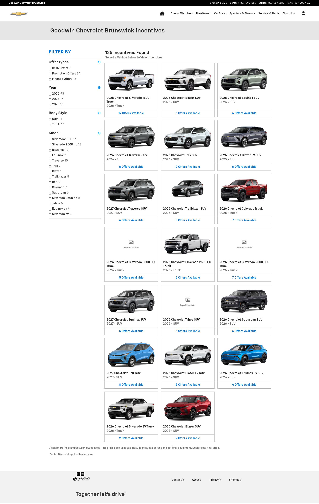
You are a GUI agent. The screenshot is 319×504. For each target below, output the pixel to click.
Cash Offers (62, 68)
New (190, 13)
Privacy (214, 480)
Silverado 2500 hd (66, 144)
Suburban (60, 192)
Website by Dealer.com (81, 479)
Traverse (60, 160)
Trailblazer (60, 176)
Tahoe (57, 203)
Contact (177, 480)
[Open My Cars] (302, 13)
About (195, 480)
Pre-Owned (203, 13)
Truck (58, 124)
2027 (57, 99)
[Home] (18, 13)
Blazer (57, 171)
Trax (56, 166)
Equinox (59, 155)
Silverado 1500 (64, 139)
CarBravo (220, 13)
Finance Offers (64, 79)
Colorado (59, 187)
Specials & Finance (242, 13)
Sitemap (234, 480)
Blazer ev (60, 150)
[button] (131, 90)
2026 (58, 93)
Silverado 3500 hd (66, 198)
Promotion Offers (66, 73)
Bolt (56, 182)
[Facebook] (78, 474)
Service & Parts (268, 13)
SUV (57, 119)
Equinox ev (61, 208)
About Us (288, 13)
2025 (58, 104)
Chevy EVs (177, 13)
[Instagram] (82, 474)
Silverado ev (61, 214)
